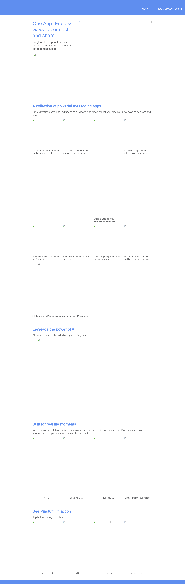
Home (145, 8)
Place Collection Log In (169, 8)
